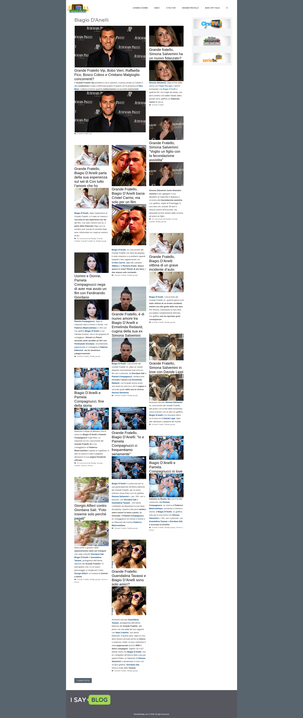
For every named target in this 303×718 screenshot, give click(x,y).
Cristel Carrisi (118, 263)
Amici (157, 8)
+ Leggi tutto (83, 680)
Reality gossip (161, 222)
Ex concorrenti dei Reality (161, 219)
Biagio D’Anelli (169, 89)
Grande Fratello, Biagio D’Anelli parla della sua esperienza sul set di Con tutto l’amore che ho (90, 177)
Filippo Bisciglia (165, 86)
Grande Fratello (190, 8)
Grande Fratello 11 (88, 241)
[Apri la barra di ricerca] (227, 8)
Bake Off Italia (212, 8)
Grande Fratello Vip (84, 133)
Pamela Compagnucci (133, 516)
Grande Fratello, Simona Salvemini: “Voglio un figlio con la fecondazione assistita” (164, 151)
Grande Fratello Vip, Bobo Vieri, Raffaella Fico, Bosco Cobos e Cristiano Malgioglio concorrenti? (107, 74)
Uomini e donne (140, 8)
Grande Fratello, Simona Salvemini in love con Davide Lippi (166, 367)
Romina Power (130, 266)
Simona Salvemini (157, 83)
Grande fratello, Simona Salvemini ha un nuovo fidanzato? (166, 54)
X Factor (171, 8)
